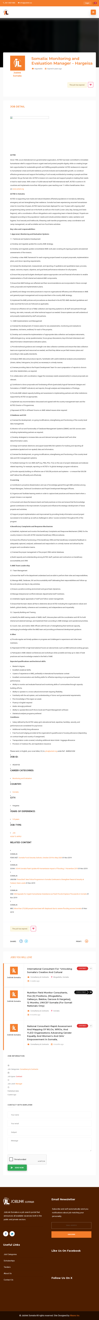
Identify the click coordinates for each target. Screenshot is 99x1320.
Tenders (7, 1267)
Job (14, 833)
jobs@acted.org (51, 751)
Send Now (19, 1168)
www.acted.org (18, 189)
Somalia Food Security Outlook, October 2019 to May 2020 (40, 858)
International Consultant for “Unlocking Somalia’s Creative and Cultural (49, 971)
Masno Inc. (75, 1315)
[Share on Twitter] (26, 941)
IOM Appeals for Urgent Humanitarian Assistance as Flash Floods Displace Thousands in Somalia (50, 894)
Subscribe (71, 1234)
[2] (94, 4)
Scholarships (9, 1261)
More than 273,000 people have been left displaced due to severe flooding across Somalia (47, 908)
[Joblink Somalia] (6, 12)
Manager (19, 1084)
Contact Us (8, 1280)
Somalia (16, 792)
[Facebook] (5, 1233)
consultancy (81, 992)
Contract (82, 968)
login (87, 3)
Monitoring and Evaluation (22, 778)
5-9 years (16, 819)
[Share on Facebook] (21, 941)
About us (8, 1273)
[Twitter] (12, 1233)
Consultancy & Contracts (39, 977)
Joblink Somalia (29, 1315)
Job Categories (10, 1254)
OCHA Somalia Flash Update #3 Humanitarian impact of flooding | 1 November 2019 (46, 868)
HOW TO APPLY (15, 836)
